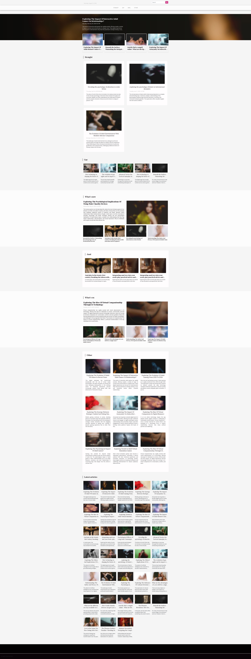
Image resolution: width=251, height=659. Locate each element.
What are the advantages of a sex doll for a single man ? (114, 339)
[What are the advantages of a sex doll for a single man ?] (115, 332)
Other (136, 7)
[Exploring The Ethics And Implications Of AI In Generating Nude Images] (91, 553)
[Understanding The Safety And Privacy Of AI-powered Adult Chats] (158, 231)
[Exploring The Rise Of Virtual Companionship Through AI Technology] (147, 313)
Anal (129, 7)
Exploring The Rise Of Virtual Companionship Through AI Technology (102, 303)
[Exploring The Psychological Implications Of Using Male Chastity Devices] (147, 212)
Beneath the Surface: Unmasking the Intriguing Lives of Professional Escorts (114, 50)
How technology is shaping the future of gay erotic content (91, 176)
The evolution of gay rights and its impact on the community (108, 176)
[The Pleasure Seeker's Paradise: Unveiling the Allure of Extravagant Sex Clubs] (108, 622)
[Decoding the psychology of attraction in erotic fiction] (104, 73)
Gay (123, 7)
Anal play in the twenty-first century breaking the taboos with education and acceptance (114, 239)
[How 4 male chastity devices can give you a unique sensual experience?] (108, 599)
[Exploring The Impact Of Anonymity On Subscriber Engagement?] (158, 39)
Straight (116, 7)
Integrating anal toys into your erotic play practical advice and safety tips (124, 277)
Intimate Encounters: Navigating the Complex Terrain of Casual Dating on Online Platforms (125, 631)
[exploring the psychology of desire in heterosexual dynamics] (147, 73)
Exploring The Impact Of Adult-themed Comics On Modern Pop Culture (92, 49)
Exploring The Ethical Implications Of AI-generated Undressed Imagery (142, 563)
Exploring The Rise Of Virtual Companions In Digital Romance (153, 413)
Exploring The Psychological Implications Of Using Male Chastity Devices (102, 203)
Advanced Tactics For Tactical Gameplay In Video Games (125, 176)
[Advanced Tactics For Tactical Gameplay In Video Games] (125, 168)
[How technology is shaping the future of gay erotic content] (91, 168)
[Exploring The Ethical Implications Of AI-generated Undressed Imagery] (142, 553)
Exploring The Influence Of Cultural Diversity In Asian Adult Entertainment (142, 586)
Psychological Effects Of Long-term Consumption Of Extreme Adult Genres (92, 340)
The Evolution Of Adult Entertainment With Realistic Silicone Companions (104, 135)
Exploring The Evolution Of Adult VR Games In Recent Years (98, 376)
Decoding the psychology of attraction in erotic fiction (104, 88)
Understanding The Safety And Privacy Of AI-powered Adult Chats (157, 239)
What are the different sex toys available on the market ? (91, 608)
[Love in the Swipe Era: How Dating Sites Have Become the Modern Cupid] (91, 622)
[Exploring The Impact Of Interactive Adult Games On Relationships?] (125, 366)
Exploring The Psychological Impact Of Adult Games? (98, 450)
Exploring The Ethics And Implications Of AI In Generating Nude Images (91, 563)
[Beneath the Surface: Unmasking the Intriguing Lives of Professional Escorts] (114, 39)
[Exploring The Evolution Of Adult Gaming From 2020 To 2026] (153, 366)
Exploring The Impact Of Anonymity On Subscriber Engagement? (158, 49)
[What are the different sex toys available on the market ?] (91, 599)
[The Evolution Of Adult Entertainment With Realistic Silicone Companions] (104, 120)
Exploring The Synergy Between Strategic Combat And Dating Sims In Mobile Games (98, 414)
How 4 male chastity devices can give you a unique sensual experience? (108, 608)
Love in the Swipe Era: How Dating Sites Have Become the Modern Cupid (91, 631)
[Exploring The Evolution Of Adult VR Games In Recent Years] (97, 366)
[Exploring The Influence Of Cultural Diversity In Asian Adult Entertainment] (142, 576)
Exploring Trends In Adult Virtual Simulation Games (125, 450)
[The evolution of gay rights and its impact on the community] (108, 168)
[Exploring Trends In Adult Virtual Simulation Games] (125, 439)
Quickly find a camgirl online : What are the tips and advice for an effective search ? (136, 50)
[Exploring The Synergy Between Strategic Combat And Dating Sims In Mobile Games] (97, 403)
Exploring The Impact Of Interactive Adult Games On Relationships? (100, 20)
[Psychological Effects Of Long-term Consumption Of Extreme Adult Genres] (93, 332)
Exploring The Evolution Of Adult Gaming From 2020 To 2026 (153, 376)
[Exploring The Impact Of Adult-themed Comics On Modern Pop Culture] (93, 39)
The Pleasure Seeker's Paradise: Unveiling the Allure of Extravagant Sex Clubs (108, 631)
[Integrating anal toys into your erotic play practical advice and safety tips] (125, 265)
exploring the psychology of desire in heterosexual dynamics (147, 88)
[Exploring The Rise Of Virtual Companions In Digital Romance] (153, 403)
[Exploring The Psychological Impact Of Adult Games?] (97, 439)
